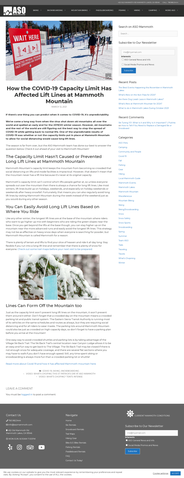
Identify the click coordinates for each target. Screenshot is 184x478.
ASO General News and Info (137, 60)
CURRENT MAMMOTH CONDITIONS (152, 415)
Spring (122, 231)
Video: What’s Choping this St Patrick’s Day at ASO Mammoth (61, 374)
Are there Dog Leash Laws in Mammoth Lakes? (141, 99)
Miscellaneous (125, 196)
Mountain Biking (79, 10)
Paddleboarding (104, 10)
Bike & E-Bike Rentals (76, 443)
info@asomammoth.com (20, 425)
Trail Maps (70, 434)
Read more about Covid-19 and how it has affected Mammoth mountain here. (51, 363)
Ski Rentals (71, 425)
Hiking (137, 10)
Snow (121, 214)
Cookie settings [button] (160, 473)
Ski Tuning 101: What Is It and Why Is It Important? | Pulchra (147, 122)
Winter (122, 263)
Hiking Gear (71, 438)
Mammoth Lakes (127, 187)
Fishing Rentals (73, 447)
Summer (123, 236)
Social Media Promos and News (139, 64)
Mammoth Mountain (128, 192)
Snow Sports (124, 223)
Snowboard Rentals (75, 429)
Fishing (122, 10)
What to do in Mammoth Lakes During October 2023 (144, 108)
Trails (121, 245)
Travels (122, 254)
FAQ (68, 456)
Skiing (36, 10)
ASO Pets (123, 143)
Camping (153, 10)
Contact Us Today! (74, 460)
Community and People (130, 152)
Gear (121, 169)
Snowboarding (55, 10)
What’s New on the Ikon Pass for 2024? (137, 95)
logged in (26, 394)
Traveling (123, 249)
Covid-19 (47, 371)
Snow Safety (124, 218)
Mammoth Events (127, 183)
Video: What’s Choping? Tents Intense (61, 376)
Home (69, 420)
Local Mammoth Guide (129, 178)
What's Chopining (127, 258)
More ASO (170, 10)
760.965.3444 (14, 420)
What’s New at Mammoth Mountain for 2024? (140, 104)
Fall (120, 160)
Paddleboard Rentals (75, 451)
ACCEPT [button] (175, 473)
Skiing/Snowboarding (128, 209)
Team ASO (124, 240)
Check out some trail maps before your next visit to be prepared (55, 249)
